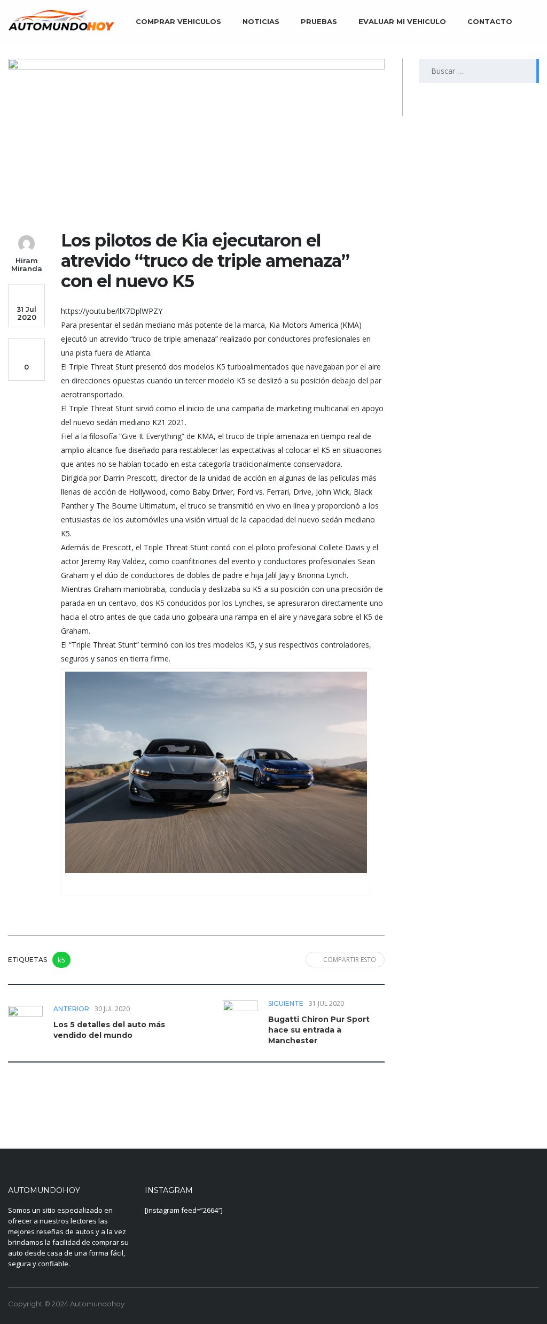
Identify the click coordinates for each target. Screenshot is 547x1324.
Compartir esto (349, 959)
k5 (61, 960)
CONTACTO (489, 21)
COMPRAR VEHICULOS (178, 21)
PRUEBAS (319, 21)
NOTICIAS (261, 21)
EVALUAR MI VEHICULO (402, 21)
